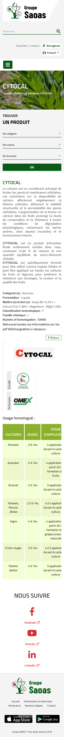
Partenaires (15, 705)
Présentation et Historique (38, 701)
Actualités (21, 46)
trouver (16, 119)
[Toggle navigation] (7, 65)
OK (32, 167)
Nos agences (53, 46)
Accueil (7, 93)
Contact (34, 46)
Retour (54, 337)
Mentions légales (34, 705)
